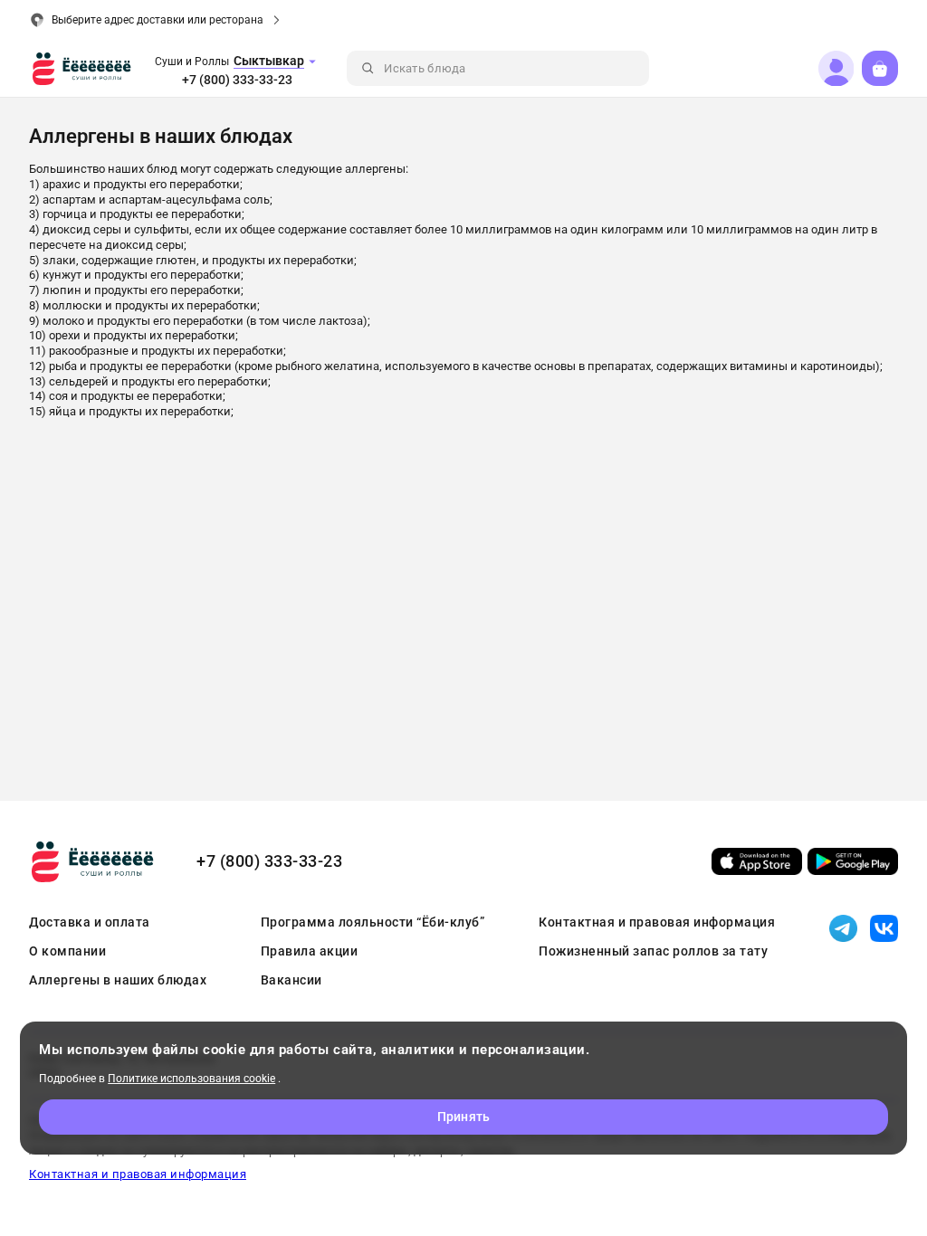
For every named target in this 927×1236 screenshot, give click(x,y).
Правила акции (309, 951)
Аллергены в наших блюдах (117, 980)
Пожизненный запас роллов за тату (653, 951)
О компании (67, 951)
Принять (463, 1116)
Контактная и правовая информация (657, 922)
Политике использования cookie (191, 1078)
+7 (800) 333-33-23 (237, 79)
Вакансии (291, 980)
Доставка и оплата (89, 922)
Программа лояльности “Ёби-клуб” (373, 922)
